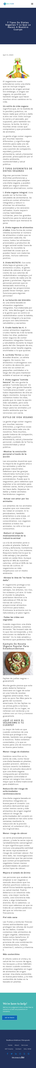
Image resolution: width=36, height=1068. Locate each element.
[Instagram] (20, 1054)
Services (24, 1045)
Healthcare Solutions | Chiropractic (18, 1040)
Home (10, 1045)
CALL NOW (27, 1049)
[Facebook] (7, 1054)
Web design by (16, 1057)
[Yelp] (24, 1054)
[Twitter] (12, 1054)
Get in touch (9, 1017)
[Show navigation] (31, 3)
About (17, 1045)
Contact (18, 1049)
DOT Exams (9, 1049)
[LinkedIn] (16, 1054)
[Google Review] (29, 1054)
